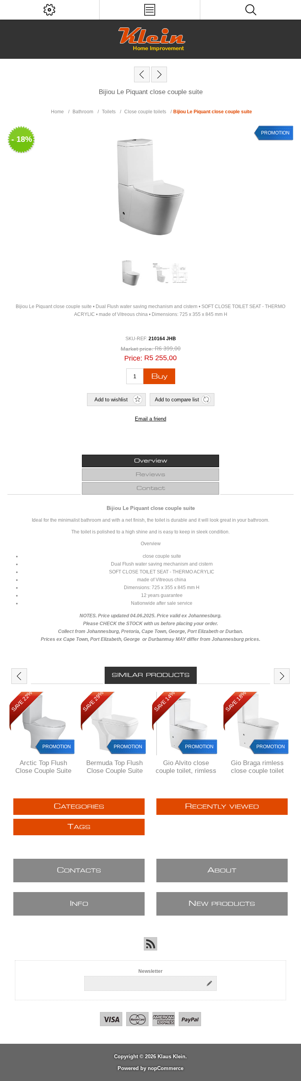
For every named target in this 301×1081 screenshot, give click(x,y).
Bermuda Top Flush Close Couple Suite (114, 766)
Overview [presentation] (150, 461)
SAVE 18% (235, 701)
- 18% (21, 139)
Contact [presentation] (150, 488)
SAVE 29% (93, 701)
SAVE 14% (164, 701)
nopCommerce (165, 1068)
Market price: (137, 349)
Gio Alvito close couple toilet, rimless (186, 766)
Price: (133, 358)
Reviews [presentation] (150, 474)
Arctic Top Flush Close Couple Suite (43, 766)
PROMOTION (275, 133)
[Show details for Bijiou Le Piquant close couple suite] (131, 273)
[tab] (150, 461)
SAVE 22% (21, 701)
